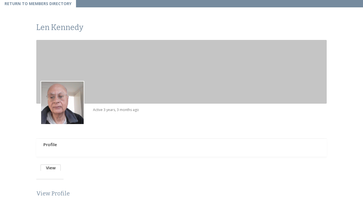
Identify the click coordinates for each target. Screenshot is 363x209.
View (51, 167)
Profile (50, 144)
